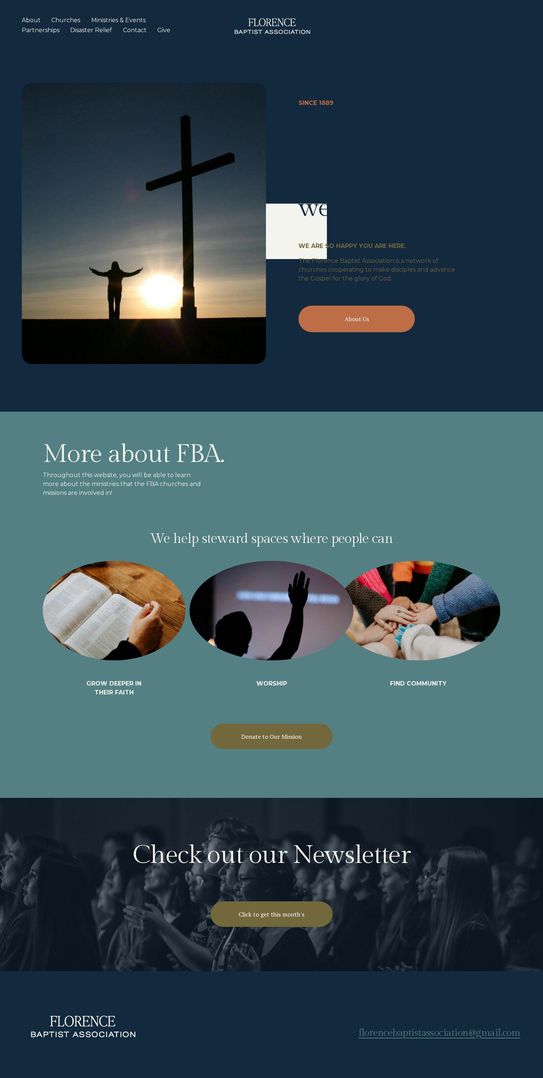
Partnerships (40, 30)
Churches (65, 20)
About (31, 20)
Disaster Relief (91, 30)
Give (163, 30)
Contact (135, 30)
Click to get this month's (271, 914)
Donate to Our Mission (271, 736)
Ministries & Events (118, 20)
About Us (357, 319)
